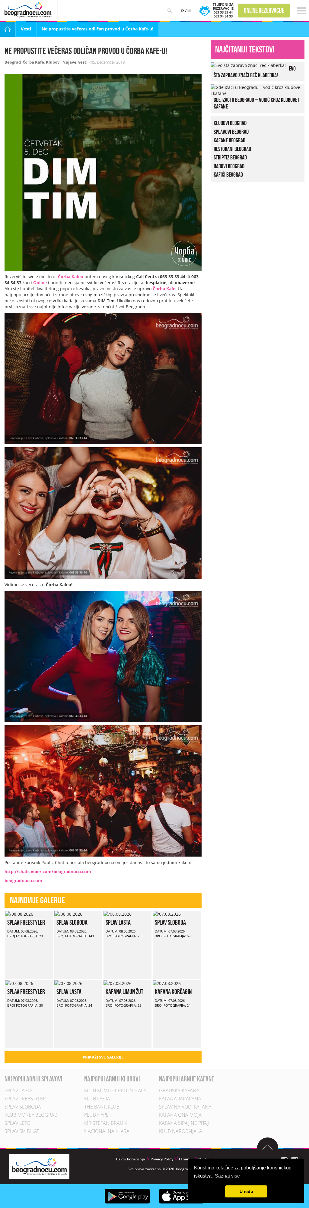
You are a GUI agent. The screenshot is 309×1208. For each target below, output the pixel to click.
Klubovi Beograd (230, 123)
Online (40, 282)
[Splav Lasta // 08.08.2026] (118, 914)
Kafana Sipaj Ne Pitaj (184, 1123)
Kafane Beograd (229, 140)
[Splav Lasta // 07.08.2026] (68, 983)
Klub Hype (96, 1115)
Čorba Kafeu (70, 276)
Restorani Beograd (232, 148)
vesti (83, 62)
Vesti (26, 29)
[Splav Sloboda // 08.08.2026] (68, 914)
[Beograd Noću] (39, 1166)
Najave (69, 62)
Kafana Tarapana (180, 1099)
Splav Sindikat (22, 1131)
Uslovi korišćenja (130, 1159)
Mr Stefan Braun (105, 1123)
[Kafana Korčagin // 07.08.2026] (167, 983)
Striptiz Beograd (230, 157)
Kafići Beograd (228, 174)
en (189, 10)
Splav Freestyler (26, 922)
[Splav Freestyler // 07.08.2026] (19, 983)
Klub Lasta (97, 1099)
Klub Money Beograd (31, 1115)
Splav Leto (17, 1123)
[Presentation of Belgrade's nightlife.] (29, 10)
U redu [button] (246, 1191)
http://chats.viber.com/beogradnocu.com (48, 871)
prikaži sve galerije (103, 1057)
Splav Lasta (118, 922)
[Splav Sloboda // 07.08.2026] (167, 914)
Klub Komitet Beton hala (115, 1090)
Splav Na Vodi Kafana (185, 1107)
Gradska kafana (179, 1090)
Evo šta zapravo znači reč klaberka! (255, 71)
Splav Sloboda (72, 922)
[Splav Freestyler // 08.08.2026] (19, 914)
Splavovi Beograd (231, 131)
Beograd (13, 62)
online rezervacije (264, 10)
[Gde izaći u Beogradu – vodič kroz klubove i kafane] (256, 90)
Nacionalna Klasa (106, 1131)
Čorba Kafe (33, 62)
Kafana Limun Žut (124, 991)
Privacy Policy (162, 1159)
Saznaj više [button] (227, 1175)
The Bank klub (101, 1107)
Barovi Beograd (229, 165)
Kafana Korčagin (173, 991)
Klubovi (53, 62)
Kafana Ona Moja (180, 1115)
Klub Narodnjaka (180, 1131)
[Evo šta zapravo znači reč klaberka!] (248, 65)
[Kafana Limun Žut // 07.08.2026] (118, 983)
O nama (186, 1159)
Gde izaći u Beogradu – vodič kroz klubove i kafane (256, 103)
